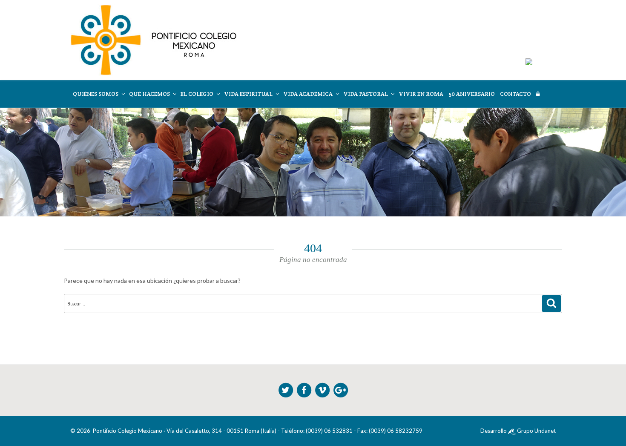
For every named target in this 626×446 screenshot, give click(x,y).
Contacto (515, 94)
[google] (340, 389)
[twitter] (286, 389)
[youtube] (323, 389)
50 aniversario (471, 94)
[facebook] (305, 389)
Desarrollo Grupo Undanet (518, 430)
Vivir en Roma (421, 94)
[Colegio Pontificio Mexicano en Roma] (153, 39)
